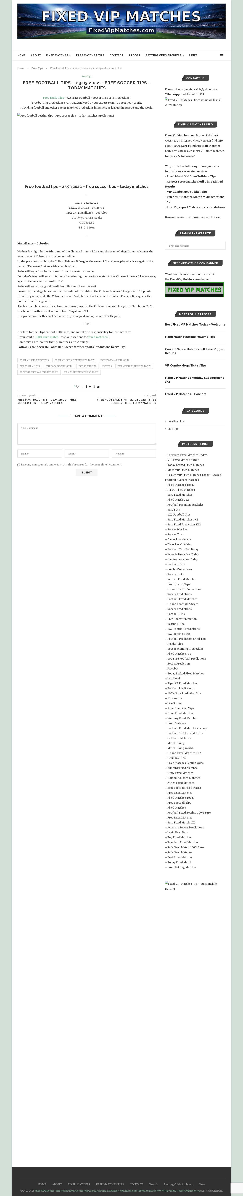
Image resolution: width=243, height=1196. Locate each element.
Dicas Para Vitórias (179, 544)
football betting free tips (34, 360)
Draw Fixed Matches (180, 713)
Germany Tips (176, 758)
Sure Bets (173, 509)
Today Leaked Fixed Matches (185, 465)
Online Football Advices (182, 604)
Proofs (134, 55)
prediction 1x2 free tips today (134, 366)
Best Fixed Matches (179, 857)
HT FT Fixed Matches (181, 490)
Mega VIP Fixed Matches (183, 470)
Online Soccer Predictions (184, 589)
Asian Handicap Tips (180, 708)
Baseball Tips (175, 624)
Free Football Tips (179, 802)
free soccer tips (87, 366)
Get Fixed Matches (179, 738)
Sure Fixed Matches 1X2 (182, 519)
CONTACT (116, 55)
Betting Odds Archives (163, 55)
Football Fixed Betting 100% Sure (189, 812)
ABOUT (36, 55)
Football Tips (176, 564)
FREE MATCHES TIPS (90, 55)
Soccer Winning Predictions (185, 649)
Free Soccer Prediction (182, 619)
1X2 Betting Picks (178, 634)
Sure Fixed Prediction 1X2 (184, 524)
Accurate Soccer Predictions (185, 827)
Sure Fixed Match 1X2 (181, 822)
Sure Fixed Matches (179, 495)
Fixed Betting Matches (181, 867)
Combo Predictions (179, 569)
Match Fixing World (180, 748)
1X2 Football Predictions (183, 629)
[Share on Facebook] (86, 386)
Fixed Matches (176, 421)
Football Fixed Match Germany (187, 728)
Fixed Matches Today (180, 485)
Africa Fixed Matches (180, 783)
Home (20, 68)
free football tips (30, 366)
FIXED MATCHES (57, 55)
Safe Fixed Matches (179, 852)
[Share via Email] (98, 386)
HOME (21, 55)
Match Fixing (175, 743)
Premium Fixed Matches (182, 842)
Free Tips (37, 68)
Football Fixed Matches (182, 599)
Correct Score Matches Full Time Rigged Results (194, 351)
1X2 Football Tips (179, 514)
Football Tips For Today (182, 549)
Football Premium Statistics (185, 504)
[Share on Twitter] (90, 386)
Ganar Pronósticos (179, 539)
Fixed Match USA (178, 499)
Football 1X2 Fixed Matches (185, 733)
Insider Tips (175, 644)
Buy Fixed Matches (179, 837)
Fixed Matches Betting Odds (185, 763)
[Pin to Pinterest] (94, 386)
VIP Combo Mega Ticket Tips (186, 365)
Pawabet (172, 668)
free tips (107, 366)
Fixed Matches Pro (179, 653)
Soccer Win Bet (177, 529)
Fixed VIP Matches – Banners (185, 394)
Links (193, 55)
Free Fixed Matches (179, 793)
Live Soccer (174, 703)
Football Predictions (180, 688)
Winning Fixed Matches (182, 718)
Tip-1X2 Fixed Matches (182, 683)
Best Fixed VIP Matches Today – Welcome (195, 324)
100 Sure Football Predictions (186, 658)
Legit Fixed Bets (177, 832)
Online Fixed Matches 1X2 (184, 753)
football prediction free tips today (74, 360)
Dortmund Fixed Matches (183, 778)
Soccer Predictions (179, 594)
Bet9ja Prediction (178, 663)
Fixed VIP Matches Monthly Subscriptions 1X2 (194, 379)
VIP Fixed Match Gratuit (183, 460)
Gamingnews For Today (182, 559)
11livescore (174, 698)
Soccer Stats (175, 574)
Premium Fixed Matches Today (187, 455)
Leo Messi (173, 678)
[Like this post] (79, 386)
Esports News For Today (183, 554)
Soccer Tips (175, 534)
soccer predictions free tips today (39, 372)
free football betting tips (115, 360)
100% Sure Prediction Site (184, 693)
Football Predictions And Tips (186, 639)
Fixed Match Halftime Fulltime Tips (190, 336)
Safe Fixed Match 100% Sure (185, 847)
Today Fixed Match (179, 862)
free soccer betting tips (59, 366)
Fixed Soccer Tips (178, 584)
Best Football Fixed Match (184, 788)
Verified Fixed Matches (181, 579)
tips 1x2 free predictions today (81, 372)
